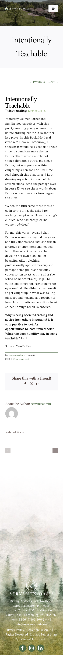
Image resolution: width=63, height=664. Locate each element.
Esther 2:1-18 (37, 111)
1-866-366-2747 (38, 619)
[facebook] (22, 648)
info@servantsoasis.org (31, 624)
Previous (39, 82)
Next (51, 82)
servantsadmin (17, 355)
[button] (7, 450)
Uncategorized (21, 359)
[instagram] (31, 648)
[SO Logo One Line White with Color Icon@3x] (17, 8)
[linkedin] (40, 648)
